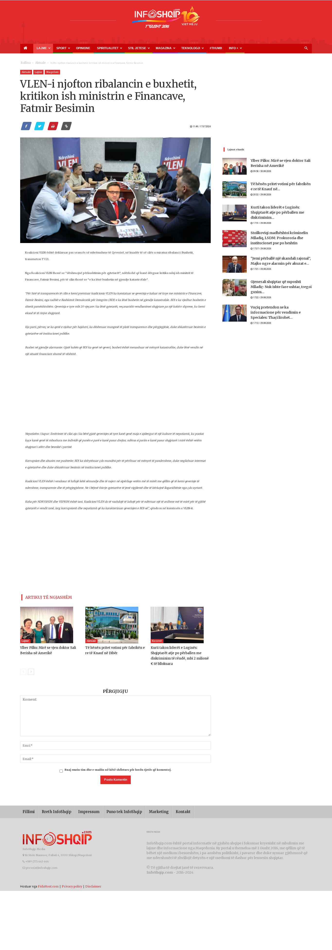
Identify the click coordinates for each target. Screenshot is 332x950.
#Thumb (168, 48)
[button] (306, 48)
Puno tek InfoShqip (113, 804)
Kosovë (157, 639)
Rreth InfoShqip (52, 804)
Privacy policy (72, 879)
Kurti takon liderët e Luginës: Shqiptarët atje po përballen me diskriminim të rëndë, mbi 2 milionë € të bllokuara (180, 651)
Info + (180, 48)
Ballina (25, 63)
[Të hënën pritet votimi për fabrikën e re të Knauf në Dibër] (115, 623)
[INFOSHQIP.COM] (166, 18)
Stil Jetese (107, 48)
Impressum (81, 804)
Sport (49, 48)
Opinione (65, 48)
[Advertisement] (115, 396)
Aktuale (37, 63)
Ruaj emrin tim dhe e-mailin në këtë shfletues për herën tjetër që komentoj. (118, 762)
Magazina (128, 48)
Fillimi (28, 804)
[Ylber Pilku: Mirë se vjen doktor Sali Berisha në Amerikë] (50, 623)
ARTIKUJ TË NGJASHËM (43, 596)
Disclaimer (93, 879)
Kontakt (166, 804)
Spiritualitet (83, 48)
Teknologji (149, 48)
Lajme (34, 48)
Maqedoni (52, 72)
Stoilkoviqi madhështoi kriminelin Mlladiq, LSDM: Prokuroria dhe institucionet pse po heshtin (276, 236)
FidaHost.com (48, 879)
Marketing (144, 804)
